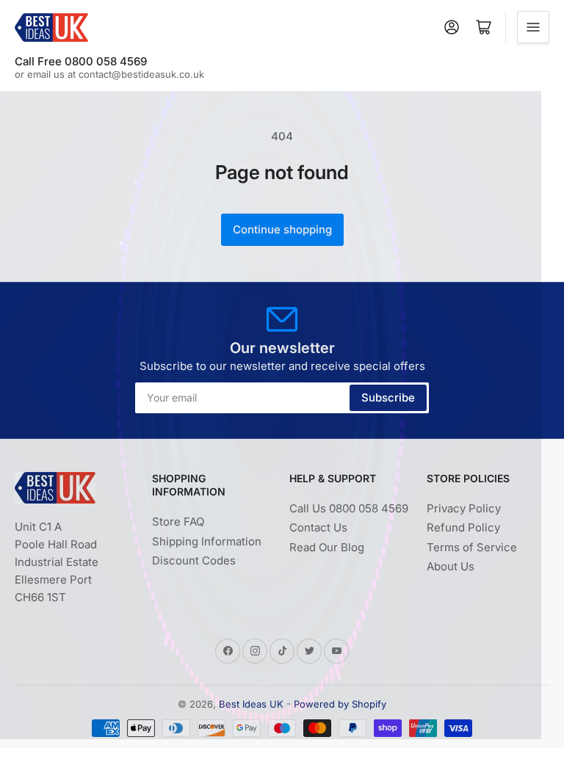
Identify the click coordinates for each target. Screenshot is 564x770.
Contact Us (318, 527)
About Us (450, 566)
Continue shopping (282, 229)
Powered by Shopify (340, 704)
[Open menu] (533, 27)
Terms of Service (472, 547)
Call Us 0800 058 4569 (348, 508)
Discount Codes (194, 560)
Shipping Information (206, 541)
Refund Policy (463, 527)
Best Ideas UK (251, 704)
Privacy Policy (464, 508)
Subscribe (388, 397)
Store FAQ (178, 522)
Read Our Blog (326, 547)
